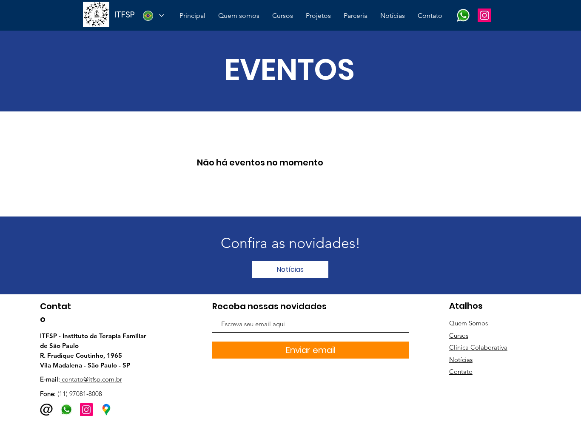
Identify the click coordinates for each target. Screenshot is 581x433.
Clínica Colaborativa (478, 347)
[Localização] (106, 409)
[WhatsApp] (463, 15)
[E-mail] (46, 409)
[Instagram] (484, 15)
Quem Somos (468, 323)
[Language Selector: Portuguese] (153, 16)
